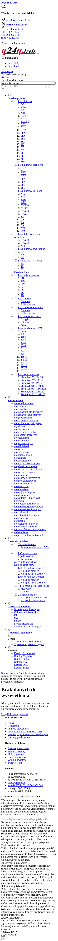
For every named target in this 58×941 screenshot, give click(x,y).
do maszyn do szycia (24, 472)
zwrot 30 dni (18, 20)
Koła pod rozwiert (30, 570)
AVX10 (25, 205)
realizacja (15, 29)
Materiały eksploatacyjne (26, 609)
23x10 (24, 334)
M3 (22, 153)
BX (22, 222)
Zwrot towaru (15, 762)
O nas (11, 723)
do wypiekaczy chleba (25, 526)
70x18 (24, 371)
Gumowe (25, 301)
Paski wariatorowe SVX (30, 328)
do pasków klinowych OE (34, 597)
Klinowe (25, 322)
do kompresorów (22, 460)
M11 (23, 161)
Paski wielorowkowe (28, 275)
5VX (23, 231)
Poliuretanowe (28, 304)
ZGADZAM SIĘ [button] (10, 935)
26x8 (23, 342)
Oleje (17, 615)
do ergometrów (22, 452)
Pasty (17, 618)
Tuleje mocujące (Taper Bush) (33, 585)
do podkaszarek (22, 437)
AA (22, 251)
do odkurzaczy (21, 486)
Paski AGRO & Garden (30, 260)
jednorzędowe (28, 556)
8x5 (22, 110)
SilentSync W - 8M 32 (32, 380)
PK (22, 289)
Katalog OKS (21, 664)
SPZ (23, 133)
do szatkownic (21, 512)
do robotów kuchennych (26, 503)
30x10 (24, 348)
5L (22, 269)
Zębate (24, 325)
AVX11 (25, 208)
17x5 (23, 331)
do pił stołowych (22, 440)
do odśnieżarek (21, 446)
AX (22, 219)
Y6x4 (23, 107)
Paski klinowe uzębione (30, 191)
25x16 (24, 127)
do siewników (21, 409)
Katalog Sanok (21, 667)
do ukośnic (19, 520)
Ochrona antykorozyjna (26, 612)
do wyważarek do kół (25, 432)
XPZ (23, 193)
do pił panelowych (23, 443)
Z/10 (23, 112)
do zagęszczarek (22, 429)
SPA (23, 135)
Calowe (25, 591)
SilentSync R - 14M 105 (33, 394)
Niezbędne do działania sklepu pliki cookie (26, 819)
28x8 (23, 345)
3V (22, 144)
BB (22, 254)
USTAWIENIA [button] (9, 932)
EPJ (23, 284)
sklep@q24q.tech (10, 37)
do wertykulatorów (24, 403)
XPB (23, 199)
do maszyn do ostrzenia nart (28, 469)
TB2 (23, 281)
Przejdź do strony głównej (14, 714)
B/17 (23, 118)
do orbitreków (21, 489)
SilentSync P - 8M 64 (31, 383)
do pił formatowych (24, 495)
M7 (22, 158)
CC (22, 257)
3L (22, 263)
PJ (22, 286)
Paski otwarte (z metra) (29, 316)
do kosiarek (20, 406)
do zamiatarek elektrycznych (28, 412)
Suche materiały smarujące (27, 626)
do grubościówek (23, 455)
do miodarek (20, 475)
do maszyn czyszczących (27, 463)
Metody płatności (16, 754)
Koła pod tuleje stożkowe (34, 573)
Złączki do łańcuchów (25, 562)
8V (22, 150)
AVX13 (25, 211)
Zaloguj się (13, 63)
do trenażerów (21, 518)
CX (22, 225)
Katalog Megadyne (24, 656)
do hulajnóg (20, 457)
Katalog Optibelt (22, 659)
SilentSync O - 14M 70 (32, 391)
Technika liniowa (27, 544)
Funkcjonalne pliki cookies (15, 845)
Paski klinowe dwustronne (31, 248)
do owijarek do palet (24, 492)
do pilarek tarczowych (25, 466)
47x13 (24, 359)
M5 (22, 155)
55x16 (24, 365)
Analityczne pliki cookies (14, 863)
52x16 (24, 362)
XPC (23, 202)
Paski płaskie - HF (23, 272)
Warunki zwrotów (17, 760)
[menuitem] (29, 245)
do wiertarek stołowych (26, 523)
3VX (23, 228)
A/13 (23, 115)
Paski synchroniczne (28, 374)
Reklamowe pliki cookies (14, 886)
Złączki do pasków (27, 594)
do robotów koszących (25, 434)
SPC (23, 141)
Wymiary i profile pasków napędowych (28, 734)
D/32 (23, 130)
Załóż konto (14, 66)
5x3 (22, 104)
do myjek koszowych (25, 480)
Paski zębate (24, 298)
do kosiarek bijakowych (26, 420)
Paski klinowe (25, 101)
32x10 (24, 351)
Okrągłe (25, 319)
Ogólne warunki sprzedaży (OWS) (25, 731)
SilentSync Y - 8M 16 (32, 377)
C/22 (23, 124)
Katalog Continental (24, 653)
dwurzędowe (27, 559)
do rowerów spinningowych (28, 506)
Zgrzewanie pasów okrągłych (29, 644)
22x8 (23, 339)
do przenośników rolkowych (28, 535)
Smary (17, 620)
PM (22, 295)
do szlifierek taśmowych (26, 515)
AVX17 (25, 213)
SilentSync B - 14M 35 (32, 385)
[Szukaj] (49, 86)
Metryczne (26, 588)
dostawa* (16, 24)
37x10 (24, 354)
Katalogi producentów (19, 737)
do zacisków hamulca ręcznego (30, 529)
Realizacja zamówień (18, 748)
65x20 (24, 368)
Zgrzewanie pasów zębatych (28, 641)
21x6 (23, 336)
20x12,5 (25, 121)
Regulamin (13, 725)
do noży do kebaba (24, 483)
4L (22, 266)
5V (22, 147)
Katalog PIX (20, 662)
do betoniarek (21, 532)
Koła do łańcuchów (24, 564)
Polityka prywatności (18, 728)
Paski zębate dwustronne (30, 307)
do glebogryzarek (23, 417)
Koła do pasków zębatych (31, 577)
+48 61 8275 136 (10, 32)
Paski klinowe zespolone (30, 164)
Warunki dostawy (17, 751)
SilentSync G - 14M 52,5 (33, 388)
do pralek (19, 500)
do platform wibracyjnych (27, 498)
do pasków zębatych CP (33, 600)
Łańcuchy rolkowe (27, 553)
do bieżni (19, 449)
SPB (23, 138)
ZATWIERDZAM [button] (10, 917)
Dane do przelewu (17, 757)
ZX (22, 216)
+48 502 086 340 (10, 34)
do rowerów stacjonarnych (27, 509)
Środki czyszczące (23, 623)
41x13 (24, 356)
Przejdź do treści (9, 2)
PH (22, 278)
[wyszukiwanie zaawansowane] (46, 86)
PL (22, 292)
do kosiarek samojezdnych (27, 414)
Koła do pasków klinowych (32, 568)
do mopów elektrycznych (27, 477)
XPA (23, 196)
